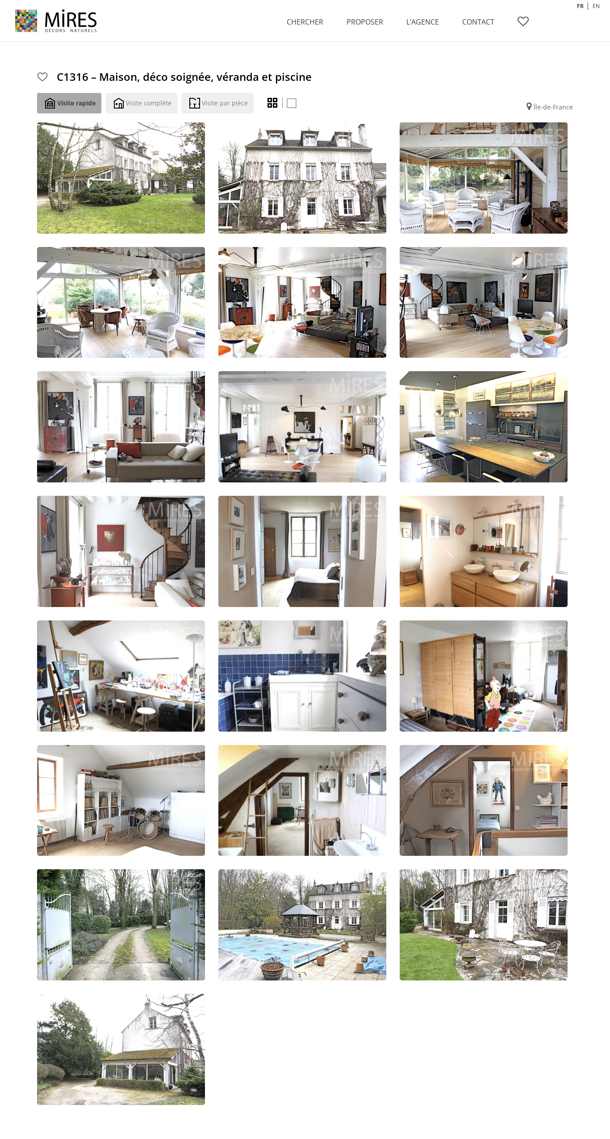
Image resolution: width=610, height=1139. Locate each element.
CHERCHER (305, 22)
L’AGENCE (422, 22)
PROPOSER (365, 22)
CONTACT (478, 22)
